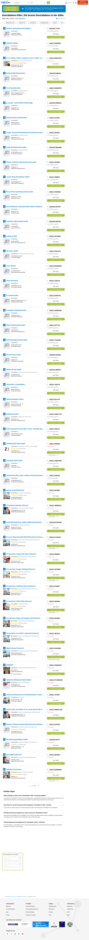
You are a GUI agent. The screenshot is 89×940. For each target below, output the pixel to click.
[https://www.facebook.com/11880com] (7, 934)
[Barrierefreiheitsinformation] (74, 2)
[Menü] (76, 3)
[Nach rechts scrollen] (64, 22)
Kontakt (51, 912)
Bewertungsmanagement (32, 909)
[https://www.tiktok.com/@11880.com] (15, 934)
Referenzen (52, 909)
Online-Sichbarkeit (30, 906)
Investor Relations (10, 909)
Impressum (70, 906)
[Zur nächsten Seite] (38, 785)
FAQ (50, 915)
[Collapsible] (63, 795)
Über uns (8, 906)
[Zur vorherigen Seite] (29, 785)
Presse (8, 915)
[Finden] (48, 2)
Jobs (7, 912)
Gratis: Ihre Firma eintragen (82, 2)
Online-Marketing (30, 912)
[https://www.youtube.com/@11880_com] (22, 934)
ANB (68, 915)
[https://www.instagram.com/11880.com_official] (11, 934)
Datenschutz (70, 909)
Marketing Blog (52, 906)
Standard (21, 18)
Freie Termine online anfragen (11, 9)
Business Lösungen (31, 915)
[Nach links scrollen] (3, 22)
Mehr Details (56, 34)
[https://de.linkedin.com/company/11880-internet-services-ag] (18, 934)
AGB (68, 912)
